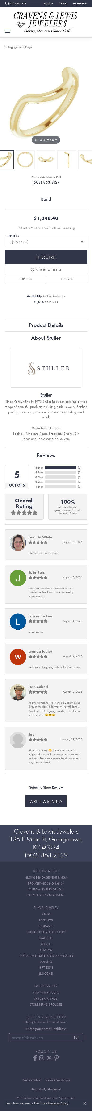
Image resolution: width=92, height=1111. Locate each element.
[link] (15, 3)
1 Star (39, 486)
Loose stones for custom (54, 439)
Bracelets (55, 433)
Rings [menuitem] (46, 914)
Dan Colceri (38, 686)
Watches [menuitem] (46, 962)
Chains (67, 433)
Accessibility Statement (46, 1089)
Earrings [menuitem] (46, 920)
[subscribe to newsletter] (77, 1037)
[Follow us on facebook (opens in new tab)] (35, 1058)
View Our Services (46, 993)
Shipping (25, 279)
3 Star (39, 477)
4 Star (39, 472)
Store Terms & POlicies (46, 1005)
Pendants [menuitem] (46, 926)
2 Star (39, 482)
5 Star (39, 468)
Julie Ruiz (37, 572)
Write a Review (46, 801)
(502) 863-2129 (45, 182)
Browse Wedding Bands (46, 883)
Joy (31, 734)
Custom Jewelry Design (46, 889)
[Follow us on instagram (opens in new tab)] (41, 1058)
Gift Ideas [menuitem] (46, 968)
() (79, 468)
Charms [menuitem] (46, 950)
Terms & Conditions (57, 1080)
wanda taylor (40, 651)
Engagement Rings (20, 47)
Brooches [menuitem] (46, 973)
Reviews (46, 455)
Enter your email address (46, 1029)
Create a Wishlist (46, 999)
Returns (67, 279)
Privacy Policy (31, 1080)
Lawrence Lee (40, 616)
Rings (43, 433)
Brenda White (40, 537)
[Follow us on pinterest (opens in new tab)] (56, 1058)
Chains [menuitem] (46, 944)
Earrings (18, 433)
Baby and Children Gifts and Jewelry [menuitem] (46, 956)
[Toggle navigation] (7, 30)
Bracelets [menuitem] (46, 938)
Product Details (46, 325)
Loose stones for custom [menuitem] (46, 932)
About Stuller (46, 337)
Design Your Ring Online (46, 895)
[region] (46, 104)
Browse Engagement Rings (46, 878)
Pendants (31, 433)
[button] (48, 3)
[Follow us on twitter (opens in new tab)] (49, 1058)
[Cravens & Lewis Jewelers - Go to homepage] (46, 21)
